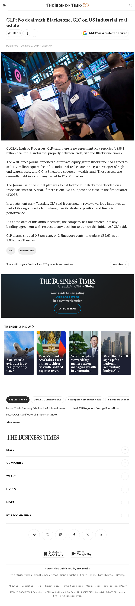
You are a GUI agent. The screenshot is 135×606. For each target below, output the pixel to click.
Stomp (120, 575)
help (39, 586)
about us (13, 586)
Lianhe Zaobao (69, 575)
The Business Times (46, 575)
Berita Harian (88, 575)
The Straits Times (21, 575)
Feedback (119, 264)
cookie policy (93, 586)
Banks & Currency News (47, 399)
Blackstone (27, 250)
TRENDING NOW (17, 326)
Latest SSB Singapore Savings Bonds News (95, 408)
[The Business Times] (64, 5)
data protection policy (115, 586)
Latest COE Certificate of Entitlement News (31, 414)
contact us (27, 586)
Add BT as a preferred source (107, 33)
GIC (10, 250)
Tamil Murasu (106, 575)
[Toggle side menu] (4, 5)
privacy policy (52, 586)
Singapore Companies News (84, 399)
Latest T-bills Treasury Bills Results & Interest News (35, 408)
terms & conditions (73, 586)
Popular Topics (18, 399)
